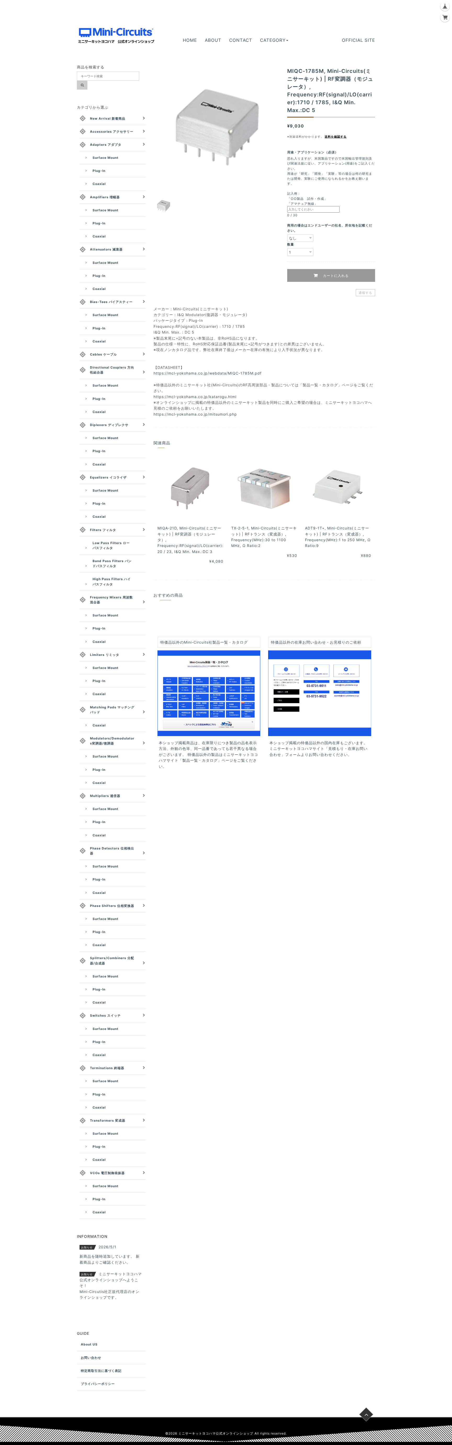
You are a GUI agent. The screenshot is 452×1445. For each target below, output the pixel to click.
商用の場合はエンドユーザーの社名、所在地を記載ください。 (329, 227)
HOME (190, 40)
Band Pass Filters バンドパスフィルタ (112, 563)
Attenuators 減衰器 (106, 249)
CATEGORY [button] (273, 40)
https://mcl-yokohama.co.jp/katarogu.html (195, 396)
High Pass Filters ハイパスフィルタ (112, 581)
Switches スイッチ (105, 1015)
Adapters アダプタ (105, 145)
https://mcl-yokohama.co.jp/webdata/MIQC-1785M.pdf (208, 373)
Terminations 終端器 (107, 1068)
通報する (365, 293)
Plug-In (99, 171)
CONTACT (240, 40)
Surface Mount (105, 158)
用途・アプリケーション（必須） (314, 152)
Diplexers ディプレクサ (109, 425)
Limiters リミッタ (104, 655)
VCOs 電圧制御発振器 (107, 1173)
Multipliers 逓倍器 (105, 796)
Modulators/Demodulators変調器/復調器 (112, 740)
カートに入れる (335, 275)
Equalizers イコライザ (108, 477)
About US (89, 1344)
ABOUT (213, 40)
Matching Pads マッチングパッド (112, 709)
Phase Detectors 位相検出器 (112, 850)
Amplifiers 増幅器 (105, 197)
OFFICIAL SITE (358, 40)
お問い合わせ (91, 1358)
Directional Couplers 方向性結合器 (112, 369)
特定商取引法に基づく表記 (101, 1371)
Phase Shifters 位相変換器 (112, 906)
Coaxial (99, 184)
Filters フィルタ (103, 530)
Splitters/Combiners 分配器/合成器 (112, 960)
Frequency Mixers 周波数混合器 (111, 599)
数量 (290, 244)
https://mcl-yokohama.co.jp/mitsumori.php (195, 414)
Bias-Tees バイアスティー (111, 302)
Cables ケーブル (103, 354)
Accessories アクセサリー (111, 131)
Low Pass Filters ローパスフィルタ (111, 545)
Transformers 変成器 (107, 1120)
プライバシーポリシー (98, 1384)
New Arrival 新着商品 (107, 118)
